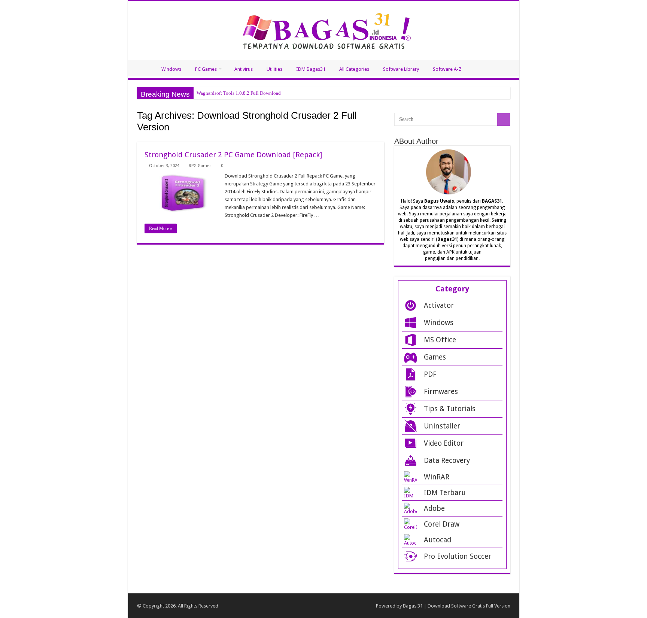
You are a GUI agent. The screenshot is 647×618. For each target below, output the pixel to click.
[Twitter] (269, 606)
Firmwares (441, 391)
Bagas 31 (413, 606)
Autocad (437, 540)
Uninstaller (442, 426)
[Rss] (242, 606)
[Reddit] (309, 606)
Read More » (160, 228)
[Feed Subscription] (382, 138)
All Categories (354, 69)
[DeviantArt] (363, 606)
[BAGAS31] (323, 29)
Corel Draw (441, 524)
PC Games (206, 69)
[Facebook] (255, 606)
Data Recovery (447, 460)
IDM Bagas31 (310, 69)
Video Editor (444, 443)
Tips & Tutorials (450, 409)
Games (435, 357)
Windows (171, 69)
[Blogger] (350, 606)
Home (141, 68)
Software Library (401, 69)
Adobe (434, 508)
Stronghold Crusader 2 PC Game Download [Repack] (233, 154)
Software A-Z (447, 69)
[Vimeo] (336, 606)
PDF (430, 374)
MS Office (440, 340)
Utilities (274, 69)
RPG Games (200, 165)
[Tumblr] (323, 606)
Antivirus (243, 69)
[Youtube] (296, 606)
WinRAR (436, 477)
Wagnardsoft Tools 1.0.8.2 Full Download (239, 93)
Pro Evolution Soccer (457, 556)
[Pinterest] (282, 606)
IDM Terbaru (445, 492)
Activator (439, 305)
